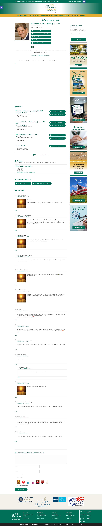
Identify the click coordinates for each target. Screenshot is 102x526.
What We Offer (44, 15)
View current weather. (41, 155)
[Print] (32, 47)
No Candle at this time (23, 485)
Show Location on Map (58, 114)
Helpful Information (64, 15)
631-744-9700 (54, 517)
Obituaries (82, 15)
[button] (1, 7)
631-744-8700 (55, 518)
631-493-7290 (27, 518)
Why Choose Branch (22, 15)
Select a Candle (20, 477)
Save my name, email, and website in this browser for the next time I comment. (33, 474)
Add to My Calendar (57, 111)
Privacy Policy (70, 524)
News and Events (82, 517)
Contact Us (83, 514)
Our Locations (82, 520)
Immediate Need (89, 512)
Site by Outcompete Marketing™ (58, 524)
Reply (16, 210)
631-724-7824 (41, 518)
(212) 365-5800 (20, 170)
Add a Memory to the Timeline (41, 33)
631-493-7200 (26, 517)
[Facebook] (84, 1)
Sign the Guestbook (39, 36)
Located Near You (34, 15)
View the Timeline (22, 183)
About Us (82, 511)
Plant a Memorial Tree (39, 42)
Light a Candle (37, 30)
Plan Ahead (54, 15)
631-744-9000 (69, 517)
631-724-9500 (40, 517)
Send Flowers (75, 15)
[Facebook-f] (82, 524)
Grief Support (89, 515)
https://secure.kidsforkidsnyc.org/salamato (40, 55)
